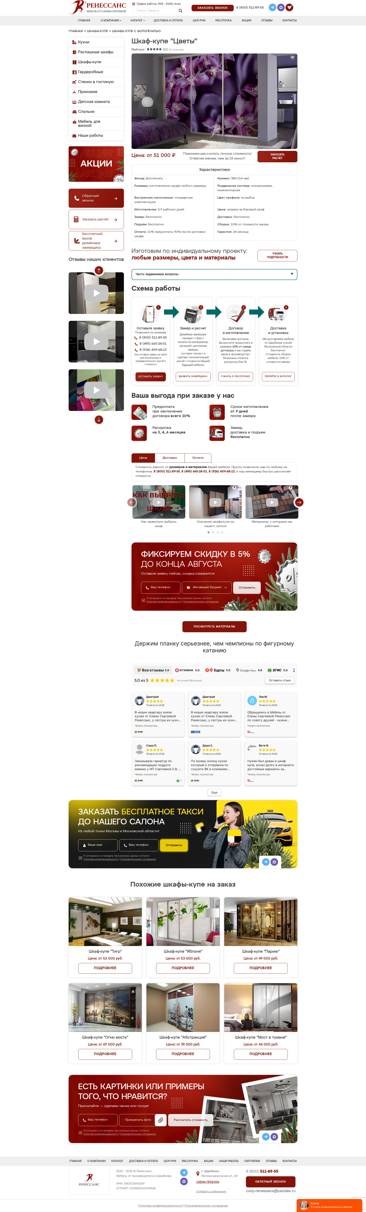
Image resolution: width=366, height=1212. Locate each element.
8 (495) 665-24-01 (249, 2)
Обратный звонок (270, 1181)
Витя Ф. (264, 745)
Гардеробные (90, 72)
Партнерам (252, 1161)
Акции (246, 20)
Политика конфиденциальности (160, 1205)
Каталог (137, 20)
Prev (99, 270)
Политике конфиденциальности (163, 602)
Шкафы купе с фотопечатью (136, 31)
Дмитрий (208, 696)
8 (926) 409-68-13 (249, 12)
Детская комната (94, 102)
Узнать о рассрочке (235, 376)
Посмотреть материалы (214, 626)
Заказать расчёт (277, 156)
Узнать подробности (277, 255)
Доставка (170, 457)
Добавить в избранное (211, 1191)
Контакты (290, 20)
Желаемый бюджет (208, 587)
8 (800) (262, 1171)
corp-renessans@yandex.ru (270, 1191)
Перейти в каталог (278, 376)
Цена (143, 457)
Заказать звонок (212, 8)
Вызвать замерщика (193, 376)
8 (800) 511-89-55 (250, 7)
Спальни (86, 112)
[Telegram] (272, 8)
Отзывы (266, 20)
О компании (110, 20)
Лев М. (263, 696)
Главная (84, 20)
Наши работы (90, 135)
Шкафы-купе (97, 31)
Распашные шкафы (95, 52)
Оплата (198, 457)
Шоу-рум (199, 20)
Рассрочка (223, 20)
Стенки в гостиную (96, 82)
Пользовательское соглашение (206, 1205)
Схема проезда (207, 1182)
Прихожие (87, 92)
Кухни (83, 42)
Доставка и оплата (168, 20)
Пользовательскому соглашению (201, 602)
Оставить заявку (150, 377)
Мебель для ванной (89, 124)
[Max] (281, 8)
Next (99, 419)
